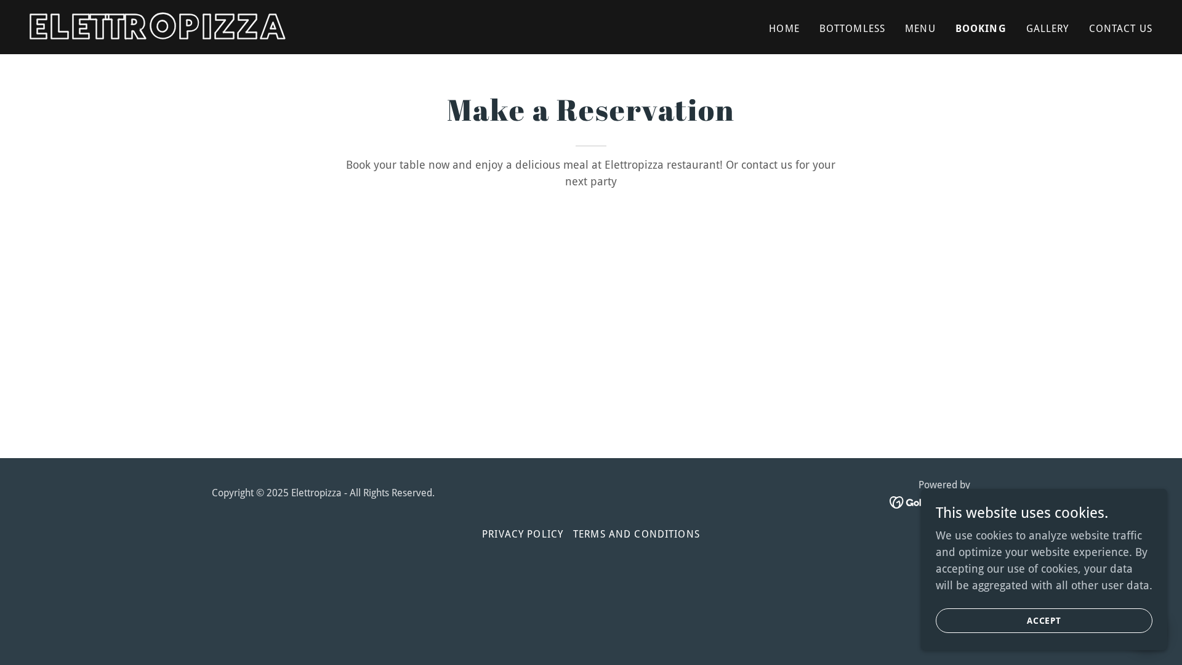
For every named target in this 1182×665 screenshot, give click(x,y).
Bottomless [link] (852, 28)
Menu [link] (920, 28)
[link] (226, 34)
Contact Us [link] (1120, 28)
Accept (1044, 621)
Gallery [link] (1047, 28)
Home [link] (784, 28)
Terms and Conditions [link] (636, 534)
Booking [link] (981, 28)
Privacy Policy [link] (522, 534)
